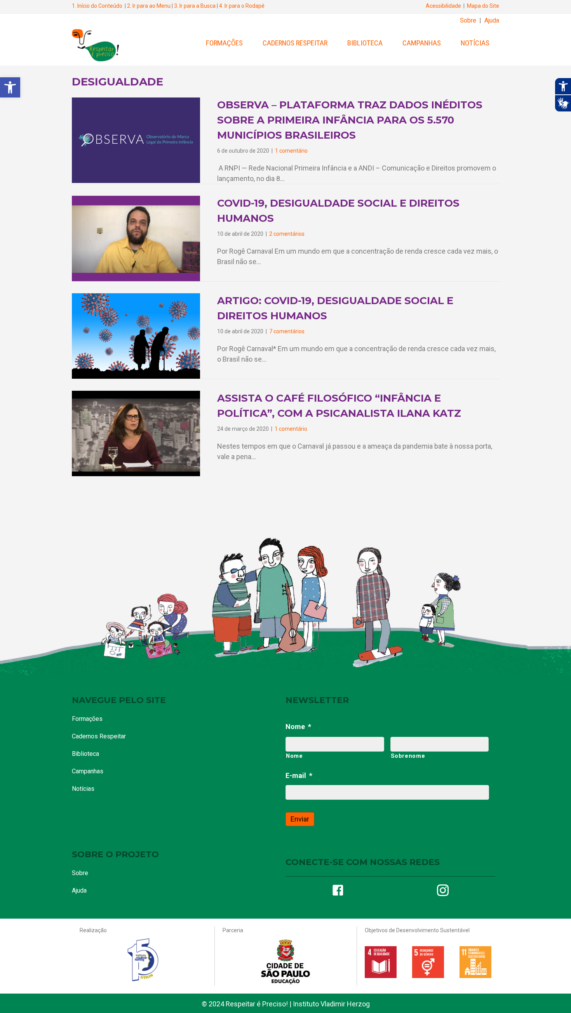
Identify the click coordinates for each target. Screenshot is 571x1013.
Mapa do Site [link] (483, 6)
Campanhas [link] (421, 42)
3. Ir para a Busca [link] (195, 6)
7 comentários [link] (287, 331)
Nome (298, 726)
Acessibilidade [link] (443, 6)
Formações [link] (224, 42)
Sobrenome (408, 755)
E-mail (299, 775)
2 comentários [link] (287, 234)
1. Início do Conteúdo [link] (97, 6)
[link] (10, 87)
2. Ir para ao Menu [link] (149, 6)
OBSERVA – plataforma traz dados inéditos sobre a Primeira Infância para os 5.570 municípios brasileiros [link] (349, 120)
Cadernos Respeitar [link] (295, 42)
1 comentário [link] (291, 151)
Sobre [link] (468, 20)
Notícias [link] (475, 42)
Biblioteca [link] (365, 42)
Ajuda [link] (491, 20)
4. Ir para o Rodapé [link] (242, 6)
